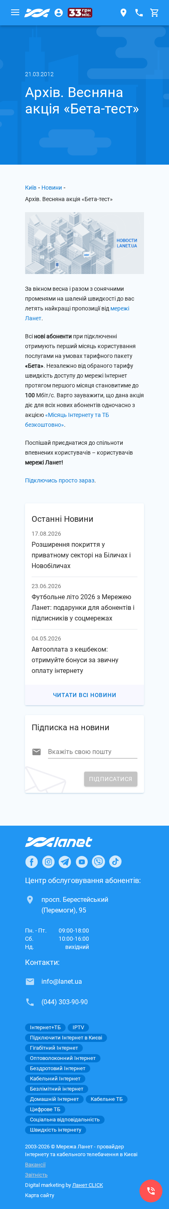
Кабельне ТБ (107, 1099)
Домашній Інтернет (54, 1099)
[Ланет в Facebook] (31, 861)
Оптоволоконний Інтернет (63, 1058)
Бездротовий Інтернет (57, 1068)
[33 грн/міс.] (80, 12)
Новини (51, 187)
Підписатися (110, 779)
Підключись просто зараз (59, 480)
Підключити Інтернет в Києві (66, 1038)
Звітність (36, 1175)
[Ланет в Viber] (98, 861)
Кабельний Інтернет (55, 1078)
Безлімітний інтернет (56, 1089)
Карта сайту (39, 1195)
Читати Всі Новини (84, 695)
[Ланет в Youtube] (81, 861)
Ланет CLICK (87, 1185)
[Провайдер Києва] (37, 12)
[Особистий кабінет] (58, 12)
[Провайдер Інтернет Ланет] (68, 842)
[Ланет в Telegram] (64, 861)
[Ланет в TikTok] (115, 861)
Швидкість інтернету (55, 1130)
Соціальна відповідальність (65, 1119)
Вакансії (35, 1164)
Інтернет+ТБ (45, 1027)
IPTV (78, 1027)
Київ (31, 187)
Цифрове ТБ (45, 1109)
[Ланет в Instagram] (48, 861)
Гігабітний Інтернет (54, 1048)
